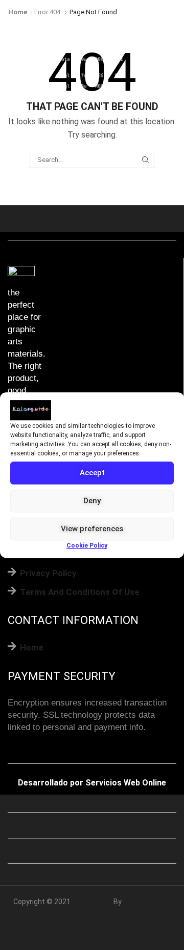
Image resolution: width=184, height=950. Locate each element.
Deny (92, 500)
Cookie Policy (86, 545)
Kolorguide (91, 902)
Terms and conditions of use (80, 592)
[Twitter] (171, 935)
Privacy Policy (48, 573)
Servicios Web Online (125, 783)
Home (17, 12)
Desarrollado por (50, 783)
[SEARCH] (145, 159)
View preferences (92, 528)
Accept (92, 472)
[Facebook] (151, 935)
